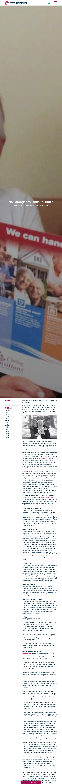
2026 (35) (7, 410)
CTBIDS (44, 756)
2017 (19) (7, 427)
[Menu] (55, 3)
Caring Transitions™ (28, 471)
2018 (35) (7, 426)
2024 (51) (7, 414)
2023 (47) (7, 416)
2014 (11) (7, 433)
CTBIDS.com (27, 653)
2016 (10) (7, 429)
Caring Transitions (33, 556)
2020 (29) (7, 422)
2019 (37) (7, 424)
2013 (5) (7, 435)
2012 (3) (7, 437)
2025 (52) (7, 412)
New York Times (47, 458)
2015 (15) (7, 431)
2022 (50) (7, 418)
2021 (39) (7, 420)
